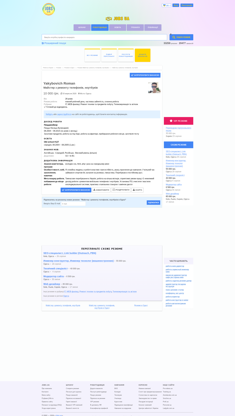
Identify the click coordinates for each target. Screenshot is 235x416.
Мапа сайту (46, 395)
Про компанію (47, 388)
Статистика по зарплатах (148, 395)
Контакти (45, 392)
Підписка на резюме (97, 398)
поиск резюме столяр (175, 290)
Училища (117, 398)
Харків (57, 287)
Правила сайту (47, 402)
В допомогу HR (95, 405)
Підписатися (153, 202)
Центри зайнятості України (148, 408)
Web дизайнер (51, 284)
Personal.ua (167, 405)
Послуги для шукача (73, 392)
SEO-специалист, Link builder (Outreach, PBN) (69, 253)
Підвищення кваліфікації (123, 405)
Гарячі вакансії (71, 402)
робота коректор (173, 297)
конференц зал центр (175, 293)
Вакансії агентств (72, 408)
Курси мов (118, 402)
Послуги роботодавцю (98, 392)
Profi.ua (165, 402)
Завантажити (102, 190)
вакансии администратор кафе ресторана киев (176, 276)
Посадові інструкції (146, 402)
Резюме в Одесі (141, 305)
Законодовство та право (148, 398)
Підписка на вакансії (73, 398)
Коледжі (117, 392)
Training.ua (167, 392)
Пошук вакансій (71, 395)
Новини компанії (145, 388)
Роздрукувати (122, 190)
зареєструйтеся (64, 114)
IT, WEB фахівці (71, 291)
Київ (45, 256)
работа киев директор (175, 266)
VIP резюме (181, 121)
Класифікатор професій (99, 408)
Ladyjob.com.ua (168, 408)
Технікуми (118, 395)
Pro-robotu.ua (167, 388)
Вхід (176, 5)
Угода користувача (49, 408)
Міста (51, 398)
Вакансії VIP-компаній (74, 405)
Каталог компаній (145, 405)
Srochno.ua (167, 398)
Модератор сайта (53, 276)
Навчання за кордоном (122, 408)
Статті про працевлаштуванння (150, 392)
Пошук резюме (95, 395)
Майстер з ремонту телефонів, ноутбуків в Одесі (103, 200)
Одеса (88, 93)
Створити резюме (72, 388)
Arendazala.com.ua (170, 395)
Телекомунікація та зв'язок (125, 291)
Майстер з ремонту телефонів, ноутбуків (63, 305)
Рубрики (45, 398)
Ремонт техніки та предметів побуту (95, 291)
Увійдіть (49, 114)
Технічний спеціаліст (55, 268)
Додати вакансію (96, 388)
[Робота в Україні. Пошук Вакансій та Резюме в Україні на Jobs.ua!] (48, 9)
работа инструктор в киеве (177, 300)
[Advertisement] (100, 227)
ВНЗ (116, 388)
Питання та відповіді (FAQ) (52, 405)
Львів (50, 287)
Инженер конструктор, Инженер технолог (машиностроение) (78, 260)
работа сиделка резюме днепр (178, 281)
